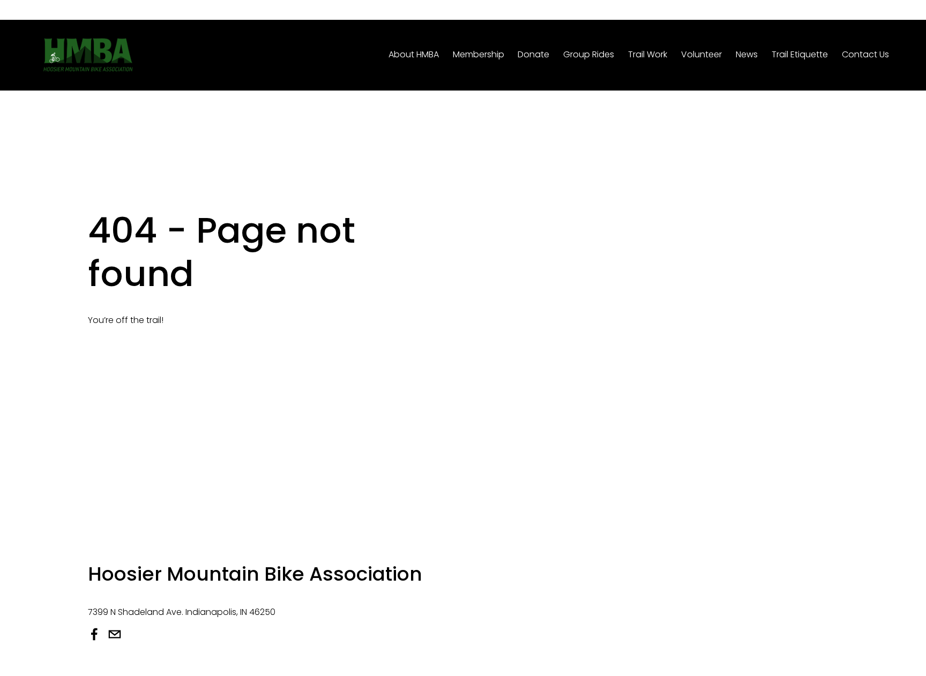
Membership (478, 54)
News (747, 54)
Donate (533, 54)
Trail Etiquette (800, 54)
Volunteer (701, 54)
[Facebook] (94, 634)
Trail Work (647, 54)
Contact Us (865, 54)
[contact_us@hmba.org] (114, 634)
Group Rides (588, 54)
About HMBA (414, 54)
